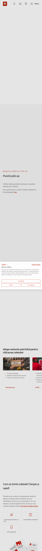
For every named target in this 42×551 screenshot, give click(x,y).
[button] (5, 264)
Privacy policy (36, 264)
